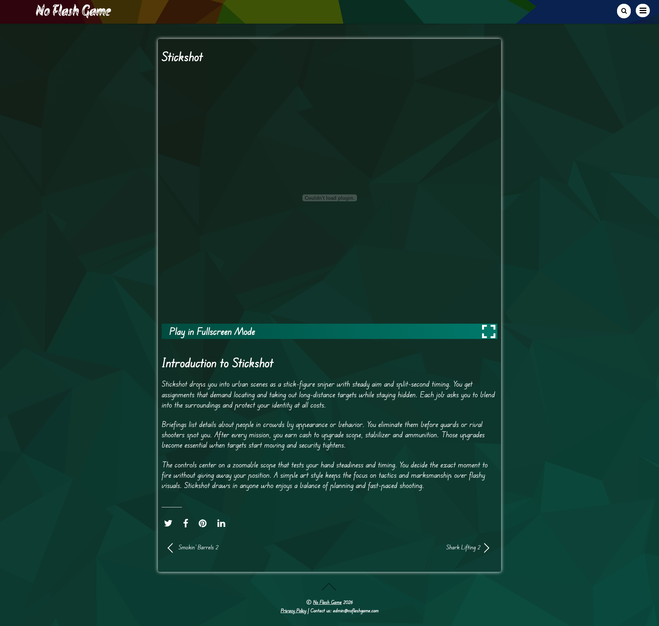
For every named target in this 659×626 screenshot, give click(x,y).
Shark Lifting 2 (409, 547)
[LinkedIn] (223, 523)
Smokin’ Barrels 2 (198, 547)
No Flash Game (327, 602)
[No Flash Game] (74, 15)
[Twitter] (170, 523)
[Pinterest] (205, 523)
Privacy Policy (293, 610)
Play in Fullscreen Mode (212, 331)
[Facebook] (187, 523)
